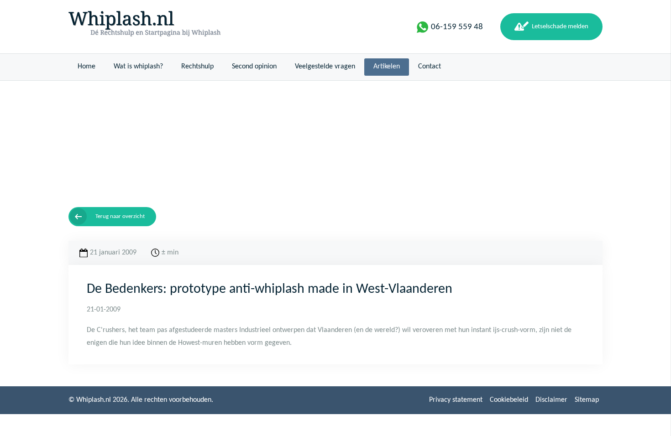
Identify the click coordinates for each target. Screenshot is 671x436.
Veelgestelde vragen (325, 66)
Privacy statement (455, 400)
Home (86, 66)
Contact (429, 66)
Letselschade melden (560, 26)
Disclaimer (551, 400)
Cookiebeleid (509, 400)
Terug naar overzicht (120, 216)
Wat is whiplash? (138, 66)
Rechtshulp (197, 66)
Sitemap (587, 400)
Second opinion (254, 66)
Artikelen (386, 66)
